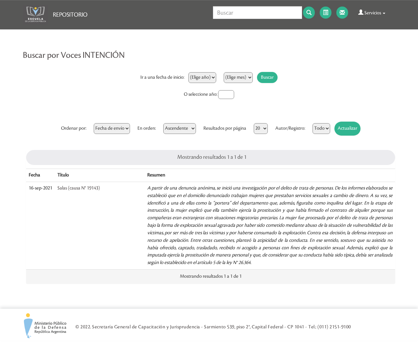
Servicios (372, 13)
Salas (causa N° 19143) (78, 188)
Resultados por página (224, 128)
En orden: (146, 128)
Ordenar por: (73, 128)
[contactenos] (342, 13)
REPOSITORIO (70, 14)
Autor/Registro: (290, 128)
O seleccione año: (200, 94)
